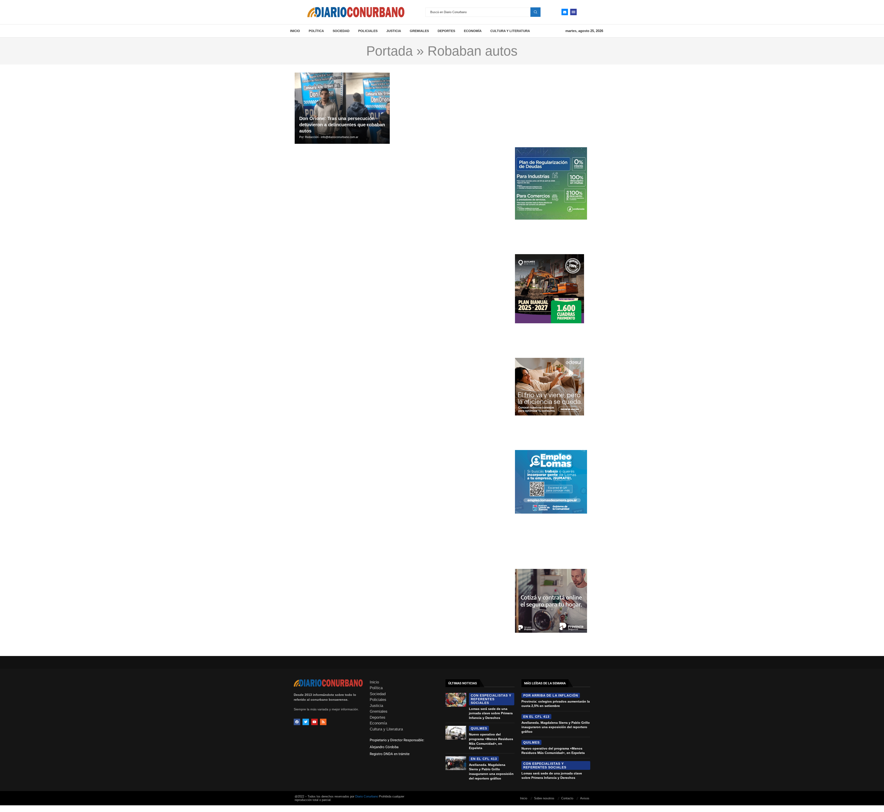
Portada (389, 51)
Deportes (446, 31)
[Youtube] (314, 722)
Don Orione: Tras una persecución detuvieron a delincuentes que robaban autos (342, 124)
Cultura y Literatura (510, 31)
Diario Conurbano (366, 796)
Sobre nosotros (544, 798)
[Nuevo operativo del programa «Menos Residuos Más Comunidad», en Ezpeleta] (455, 733)
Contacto (567, 798)
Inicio (295, 31)
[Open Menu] (573, 12)
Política (316, 31)
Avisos (584, 798)
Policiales (368, 31)
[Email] (564, 12)
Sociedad (341, 31)
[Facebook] (297, 722)
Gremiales (419, 31)
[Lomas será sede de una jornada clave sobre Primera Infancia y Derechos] (455, 700)
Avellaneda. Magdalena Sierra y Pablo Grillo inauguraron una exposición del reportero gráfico (555, 727)
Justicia (393, 31)
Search (535, 12)
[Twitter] (305, 722)
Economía (473, 31)
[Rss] (323, 722)
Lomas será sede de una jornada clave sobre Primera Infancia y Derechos (491, 713)
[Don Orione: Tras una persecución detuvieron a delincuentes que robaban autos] (342, 108)
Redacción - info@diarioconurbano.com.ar (331, 137)
